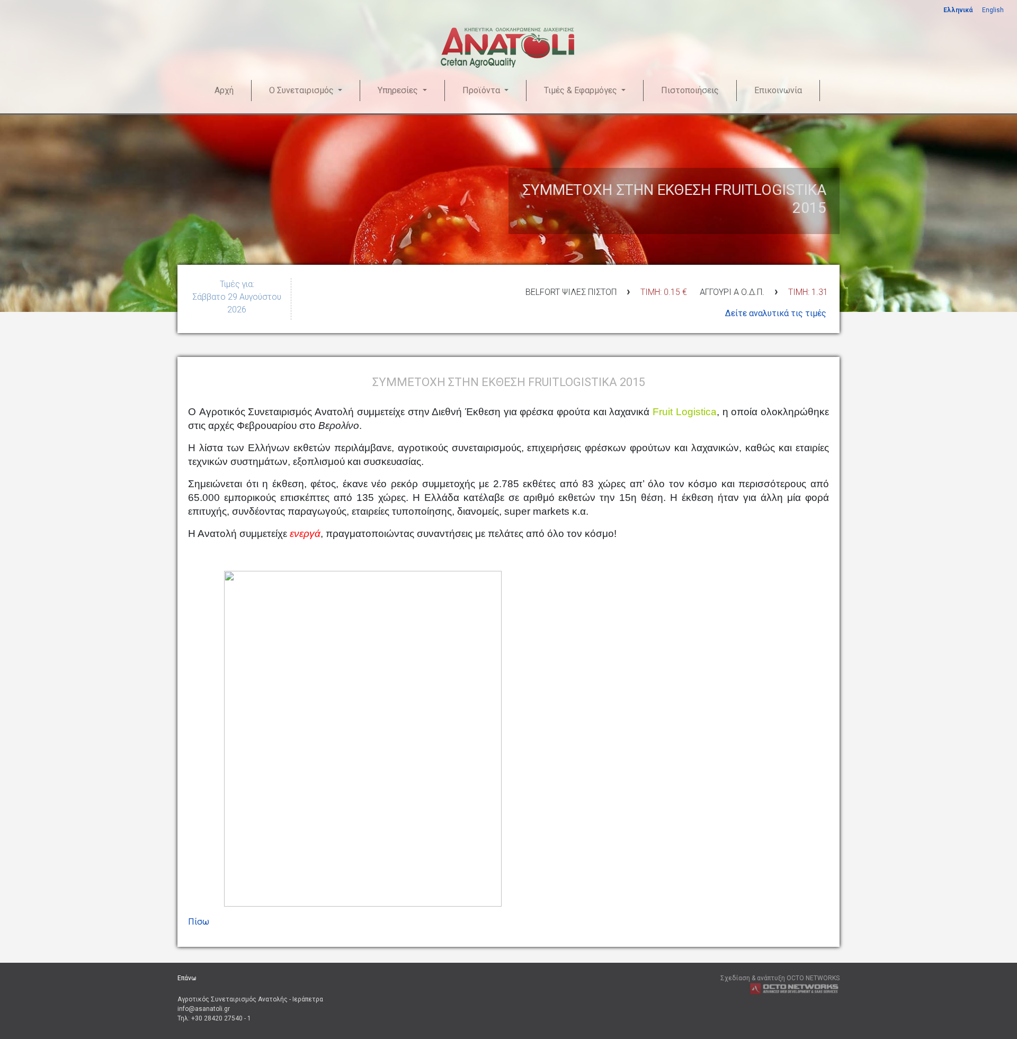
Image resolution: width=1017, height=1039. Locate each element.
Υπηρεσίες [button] (399, 90)
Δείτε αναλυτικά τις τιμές (775, 313)
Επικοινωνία (778, 90)
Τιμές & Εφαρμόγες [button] (581, 90)
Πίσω (198, 922)
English (993, 10)
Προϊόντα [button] (482, 90)
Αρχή (224, 90)
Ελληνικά (958, 10)
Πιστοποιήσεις (690, 90)
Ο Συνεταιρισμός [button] (302, 90)
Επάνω (187, 978)
